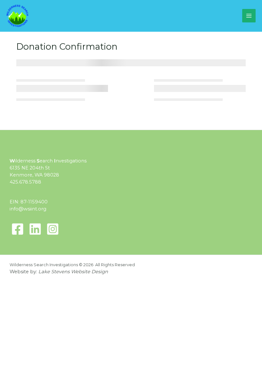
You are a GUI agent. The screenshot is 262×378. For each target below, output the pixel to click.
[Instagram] (53, 229)
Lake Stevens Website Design (73, 272)
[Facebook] (18, 229)
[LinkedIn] (35, 229)
